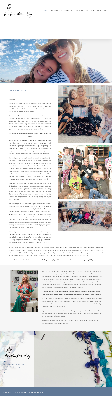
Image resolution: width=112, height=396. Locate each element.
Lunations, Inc (39, 392)
